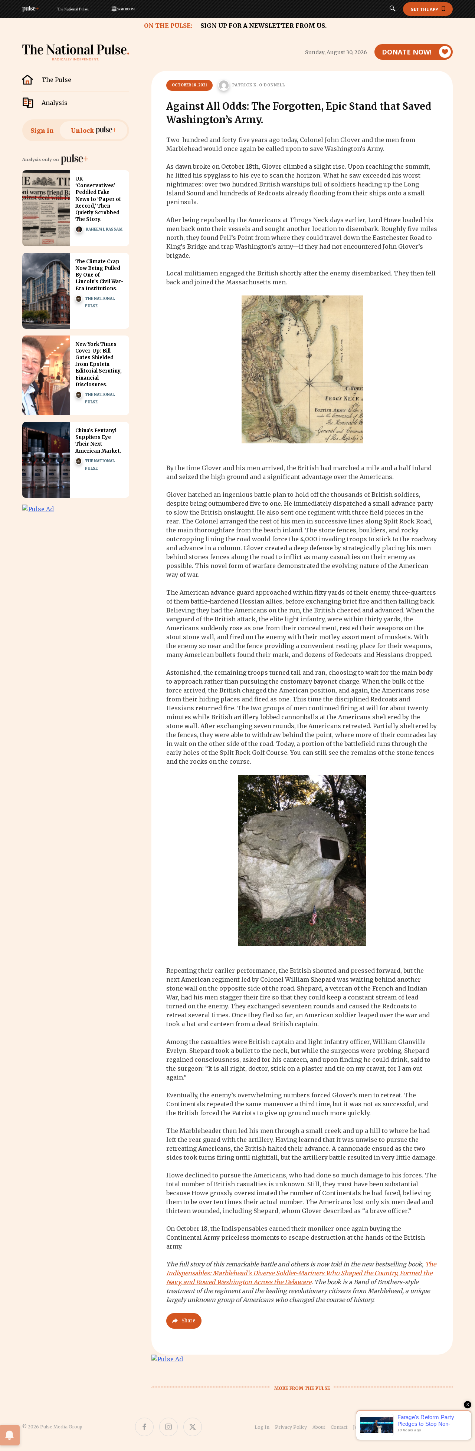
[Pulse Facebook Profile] (144, 1427)
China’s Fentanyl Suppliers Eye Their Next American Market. (98, 440)
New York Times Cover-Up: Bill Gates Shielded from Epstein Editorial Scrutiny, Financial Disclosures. (98, 364)
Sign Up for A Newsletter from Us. (263, 25)
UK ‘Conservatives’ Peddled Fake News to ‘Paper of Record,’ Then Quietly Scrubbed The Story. (98, 199)
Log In (262, 1427)
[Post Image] (46, 208)
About (318, 1427)
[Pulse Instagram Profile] (168, 1427)
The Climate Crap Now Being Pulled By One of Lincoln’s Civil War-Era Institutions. (99, 275)
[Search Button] (393, 9)
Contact (339, 1427)
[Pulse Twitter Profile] (192, 1427)
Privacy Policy (291, 1427)
